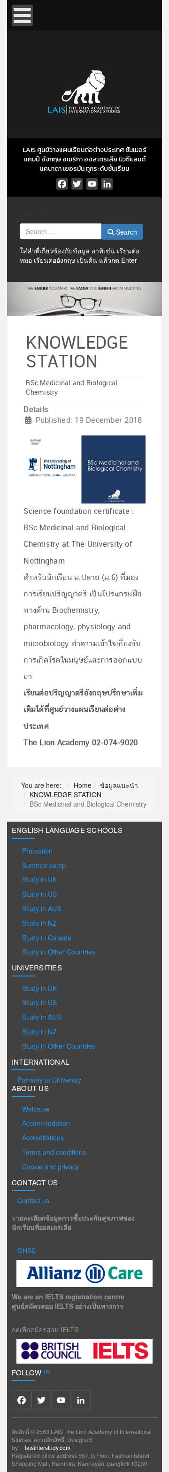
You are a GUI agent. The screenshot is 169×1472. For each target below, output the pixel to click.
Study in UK (39, 879)
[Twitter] (76, 184)
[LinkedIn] (107, 184)
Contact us (33, 1200)
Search (31, 214)
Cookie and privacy (50, 1166)
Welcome (36, 1109)
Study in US (39, 894)
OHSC (26, 1250)
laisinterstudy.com (47, 1447)
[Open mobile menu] (22, 15)
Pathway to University (49, 1079)
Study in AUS (41, 908)
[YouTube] (92, 184)
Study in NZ (39, 923)
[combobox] (60, 231)
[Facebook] (61, 184)
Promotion (37, 850)
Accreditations (43, 1137)
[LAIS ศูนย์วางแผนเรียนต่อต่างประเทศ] (84, 90)
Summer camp (44, 865)
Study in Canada (46, 937)
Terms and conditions (54, 1152)
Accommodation (46, 1123)
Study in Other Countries (58, 951)
